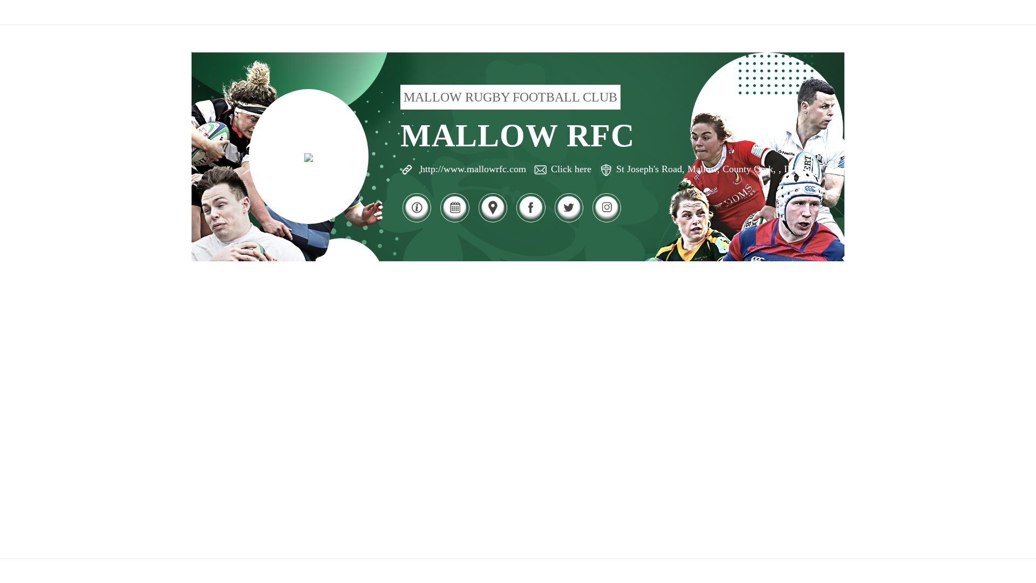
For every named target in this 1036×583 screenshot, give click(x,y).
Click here (571, 169)
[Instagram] (606, 221)
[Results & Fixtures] (454, 221)
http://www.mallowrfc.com (473, 169)
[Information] (416, 221)
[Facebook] (530, 221)
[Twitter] (569, 221)
